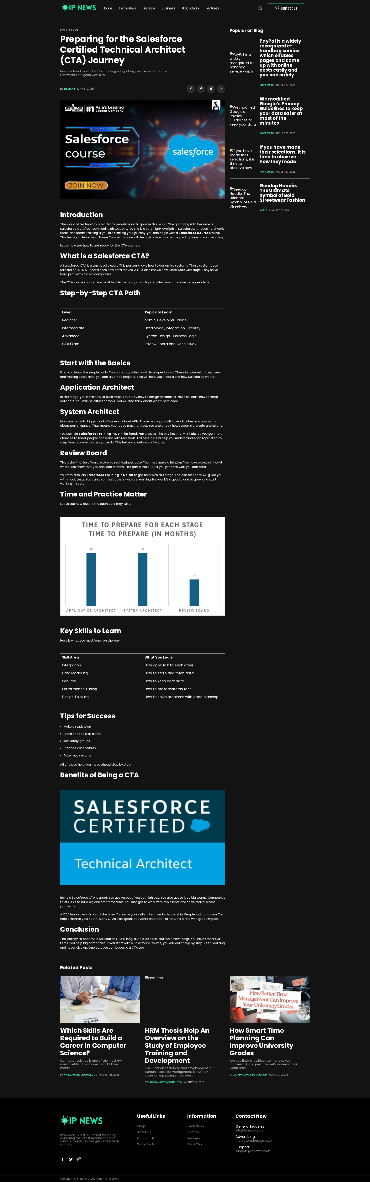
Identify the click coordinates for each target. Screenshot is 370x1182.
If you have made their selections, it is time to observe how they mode (282, 154)
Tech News (127, 8)
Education (69, 30)
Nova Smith (267, 85)
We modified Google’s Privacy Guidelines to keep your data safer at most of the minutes (281, 111)
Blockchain (190, 8)
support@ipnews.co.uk (252, 1151)
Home (107, 8)
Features (212, 8)
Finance (149, 8)
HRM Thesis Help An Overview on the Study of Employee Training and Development (177, 1045)
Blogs (141, 1126)
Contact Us (288, 8)
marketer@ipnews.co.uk (253, 1140)
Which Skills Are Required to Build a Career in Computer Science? (93, 1042)
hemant (69, 89)
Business (168, 8)
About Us (144, 1132)
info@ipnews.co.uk (249, 1130)
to (80, 939)
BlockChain (195, 1144)
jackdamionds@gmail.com (81, 1074)
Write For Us (146, 1144)
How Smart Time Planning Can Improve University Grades (261, 1042)
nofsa (263, 210)
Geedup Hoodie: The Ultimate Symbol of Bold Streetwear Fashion (282, 192)
